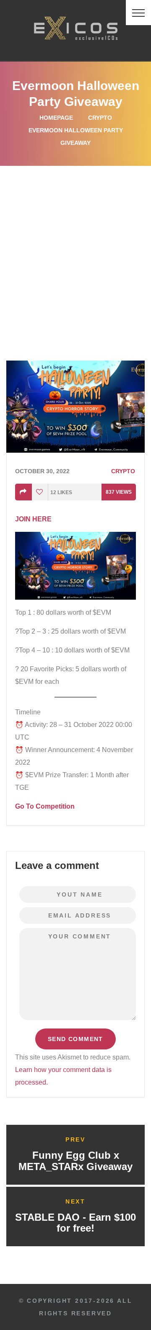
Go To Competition (45, 806)
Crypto (100, 117)
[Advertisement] (75, 245)
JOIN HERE (33, 519)
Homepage (56, 117)
